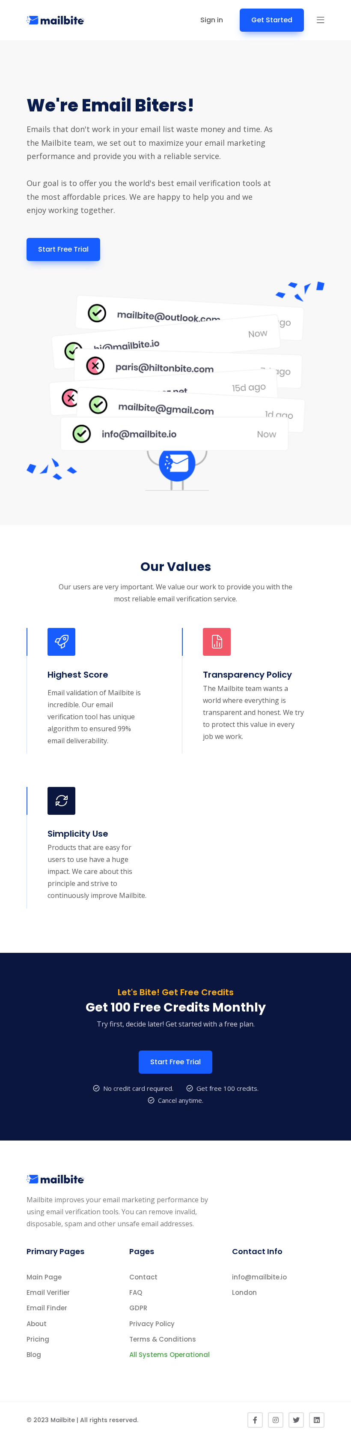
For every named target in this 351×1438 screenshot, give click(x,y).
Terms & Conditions (162, 1339)
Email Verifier (48, 1292)
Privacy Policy (152, 1323)
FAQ (135, 1292)
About (37, 1323)
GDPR (138, 1307)
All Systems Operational (169, 1354)
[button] (321, 20)
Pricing (38, 1339)
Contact (143, 1277)
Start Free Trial (63, 249)
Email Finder (47, 1307)
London (244, 1292)
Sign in (211, 20)
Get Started (271, 20)
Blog (34, 1354)
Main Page (44, 1277)
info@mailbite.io (259, 1277)
